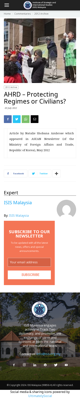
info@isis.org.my (48, 354)
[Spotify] (45, 365)
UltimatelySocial (40, 396)
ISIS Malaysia (19, 215)
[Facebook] (14, 365)
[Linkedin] (35, 365)
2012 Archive (11, 87)
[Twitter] (56, 365)
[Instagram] (24, 365)
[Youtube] (66, 365)
